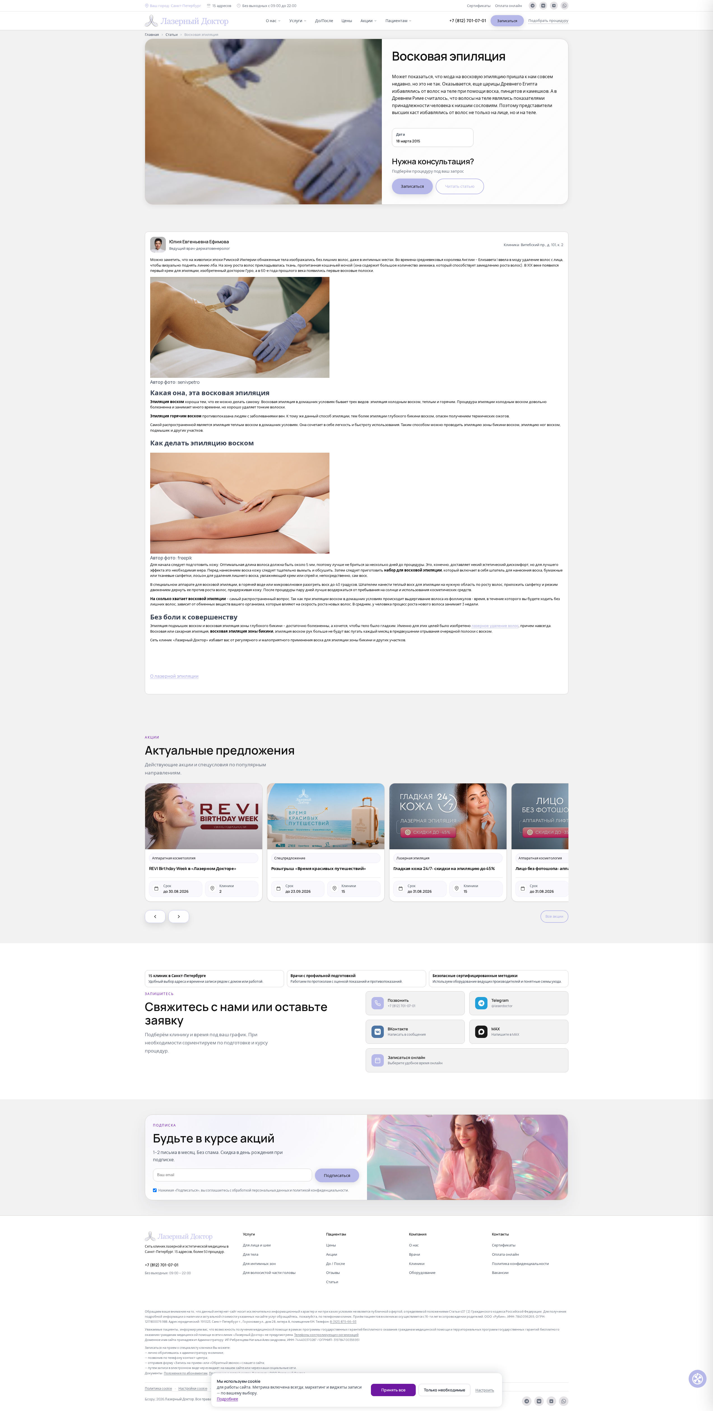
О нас (271, 20)
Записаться (507, 20)
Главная (152, 34)
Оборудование (422, 1272)
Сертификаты (479, 5)
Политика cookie (158, 1388)
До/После (324, 20)
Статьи (172, 34)
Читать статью (460, 186)
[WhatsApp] (564, 6)
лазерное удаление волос (495, 625)
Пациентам (396, 20)
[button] (173, 6)
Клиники (416, 1263)
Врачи (414, 1254)
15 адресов (221, 5)
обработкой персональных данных (260, 1190)
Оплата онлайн (508, 5)
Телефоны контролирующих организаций (326, 1335)
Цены (347, 20)
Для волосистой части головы (269, 1272)
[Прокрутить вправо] (178, 916)
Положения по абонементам (186, 1373)
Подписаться (337, 1175)
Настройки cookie (192, 1388)
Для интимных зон (259, 1263)
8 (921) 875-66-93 (343, 1321)
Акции (367, 20)
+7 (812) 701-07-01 (467, 21)
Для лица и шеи (257, 1245)
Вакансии (500, 1272)
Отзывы (333, 1272)
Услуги (295, 20)
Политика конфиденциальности (520, 1263)
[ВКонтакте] (543, 6)
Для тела (250, 1254)
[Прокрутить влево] (155, 916)
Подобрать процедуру (548, 20)
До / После (335, 1263)
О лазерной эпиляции (174, 676)
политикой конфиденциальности (320, 1190)
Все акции (554, 916)
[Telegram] (533, 6)
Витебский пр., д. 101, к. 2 (542, 244)
